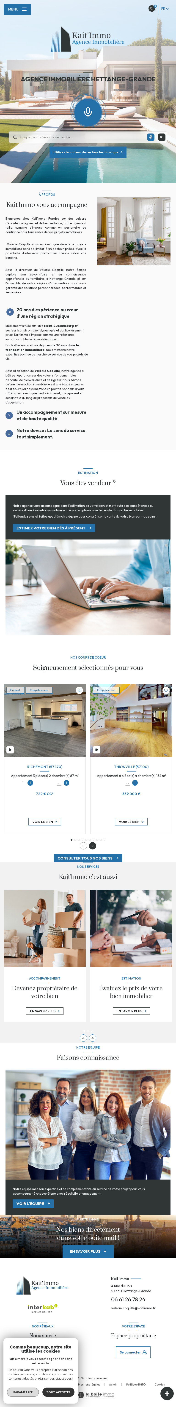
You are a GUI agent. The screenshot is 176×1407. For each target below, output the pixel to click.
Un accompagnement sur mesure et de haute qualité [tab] (51, 415)
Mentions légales (89, 1384)
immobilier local (45, 339)
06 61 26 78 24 (128, 1299)
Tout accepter (58, 1392)
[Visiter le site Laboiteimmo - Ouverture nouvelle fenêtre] (95, 1395)
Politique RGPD (136, 1384)
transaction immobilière (25, 350)
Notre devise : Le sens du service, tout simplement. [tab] (51, 433)
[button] (92, 845)
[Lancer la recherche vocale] (88, 111)
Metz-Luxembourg (59, 326)
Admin (113, 1384)
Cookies (160, 1384)
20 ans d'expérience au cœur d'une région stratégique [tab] (47, 313)
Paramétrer (23, 1392)
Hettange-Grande (63, 279)
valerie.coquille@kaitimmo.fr (133, 1308)
